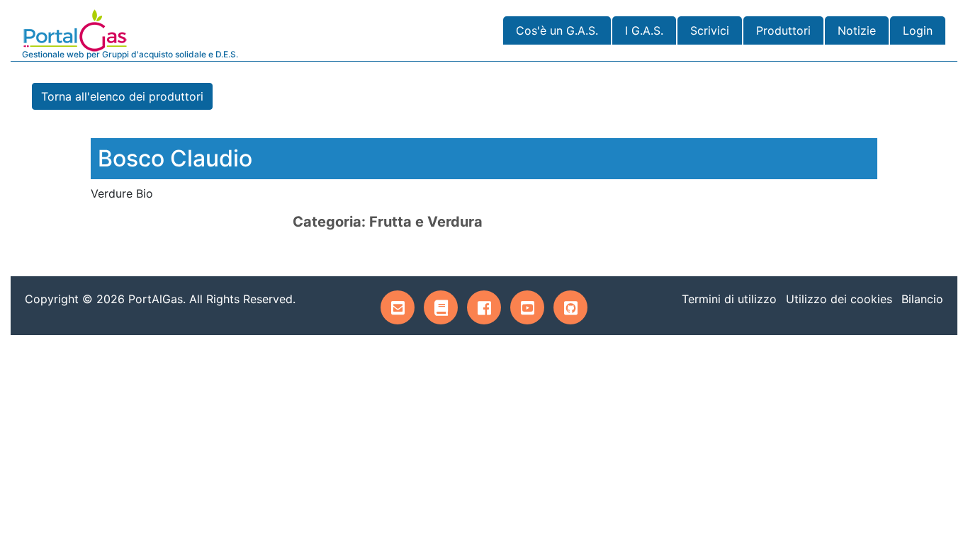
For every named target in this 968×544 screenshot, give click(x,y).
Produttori (783, 30)
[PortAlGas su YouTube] (527, 307)
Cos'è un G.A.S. (557, 30)
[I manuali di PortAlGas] (441, 307)
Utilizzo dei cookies (839, 299)
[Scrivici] (398, 307)
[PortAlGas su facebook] (484, 307)
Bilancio (922, 299)
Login (918, 30)
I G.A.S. (644, 30)
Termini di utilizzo (729, 299)
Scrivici (709, 30)
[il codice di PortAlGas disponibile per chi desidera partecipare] (570, 307)
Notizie (857, 30)
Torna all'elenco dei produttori (122, 96)
